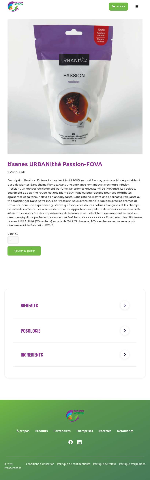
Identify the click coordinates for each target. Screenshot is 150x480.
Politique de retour (104, 464)
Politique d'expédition (132, 464)
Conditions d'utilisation (40, 464)
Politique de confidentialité (73, 464)
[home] (15, 6)
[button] (118, 7)
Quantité (13, 233)
